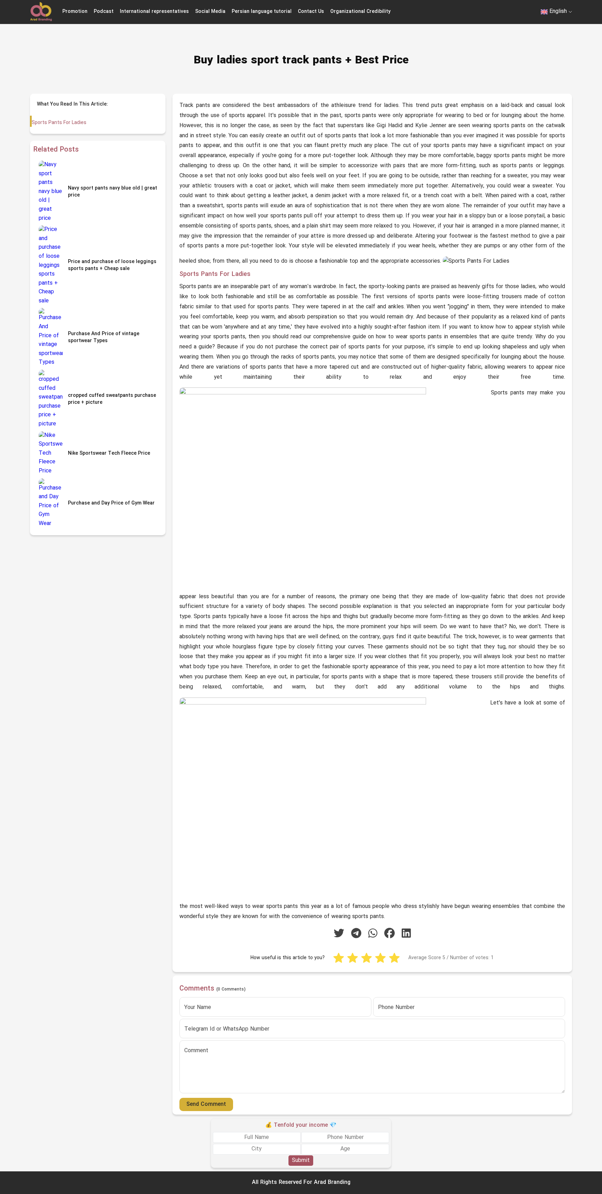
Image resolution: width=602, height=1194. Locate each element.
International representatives (154, 11)
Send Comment (206, 1104)
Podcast (104, 11)
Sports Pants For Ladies (59, 123)
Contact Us (311, 11)
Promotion (74, 11)
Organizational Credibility (360, 11)
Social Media (210, 11)
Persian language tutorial (262, 11)
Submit (301, 1160)
